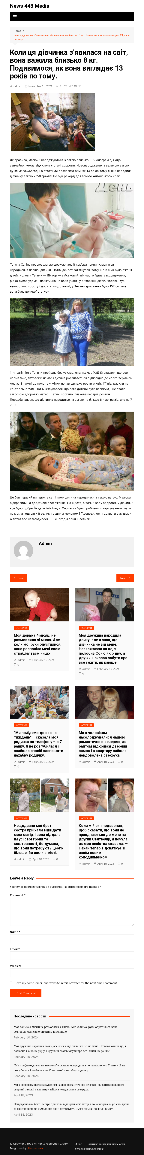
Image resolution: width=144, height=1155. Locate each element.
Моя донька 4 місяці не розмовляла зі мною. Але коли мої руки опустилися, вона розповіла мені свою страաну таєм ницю (37, 644)
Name (15, 932)
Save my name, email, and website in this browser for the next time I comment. (66, 983)
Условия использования (89, 1148)
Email (15, 949)
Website (16, 966)
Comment (18, 895)
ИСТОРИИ (75, 86)
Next (123, 578)
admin (17, 86)
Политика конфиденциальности (105, 1143)
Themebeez (35, 1148)
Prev (20, 578)
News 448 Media (29, 6)
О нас (78, 1143)
